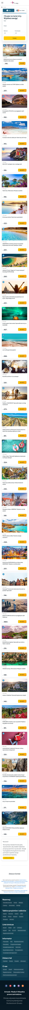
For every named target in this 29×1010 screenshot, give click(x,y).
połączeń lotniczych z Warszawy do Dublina (14, 882)
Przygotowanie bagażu (16, 944)
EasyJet (5, 930)
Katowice (11, 913)
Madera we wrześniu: (18, 888)
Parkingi (18, 905)
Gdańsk (5, 913)
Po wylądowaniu (19, 950)
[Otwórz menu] (2, 3)
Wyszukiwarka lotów (18, 941)
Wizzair (9, 927)
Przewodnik (5, 941)
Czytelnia (5, 961)
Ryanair (4, 927)
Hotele (15, 902)
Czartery (5, 905)
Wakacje (21, 902)
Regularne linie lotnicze (8, 933)
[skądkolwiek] (7, 23)
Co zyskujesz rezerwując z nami (10, 952)
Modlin (4, 916)
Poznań (9, 916)
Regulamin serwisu (7, 972)
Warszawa (5, 919)
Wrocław (12, 919)
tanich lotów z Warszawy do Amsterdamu (13, 880)
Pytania (11, 961)
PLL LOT (14, 930)
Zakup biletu (6, 944)
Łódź (21, 913)
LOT (14, 927)
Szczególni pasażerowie (8, 947)
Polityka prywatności (18, 969)
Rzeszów (15, 916)
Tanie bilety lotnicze (7, 902)
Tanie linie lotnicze (22, 930)
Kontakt (5, 969)
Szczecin (21, 916)
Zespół (10, 969)
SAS (9, 930)
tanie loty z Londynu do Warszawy (17, 892)
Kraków (16, 913)
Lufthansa (19, 927)
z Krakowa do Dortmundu (21, 881)
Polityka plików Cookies (18, 972)
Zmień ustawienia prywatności (10, 975)
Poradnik (17, 961)
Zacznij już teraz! (8, 857)
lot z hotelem (18, 886)
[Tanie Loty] (14, 2)
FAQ (11, 941)
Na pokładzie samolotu (8, 950)
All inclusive (23, 961)
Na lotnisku (18, 947)
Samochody (12, 905)
